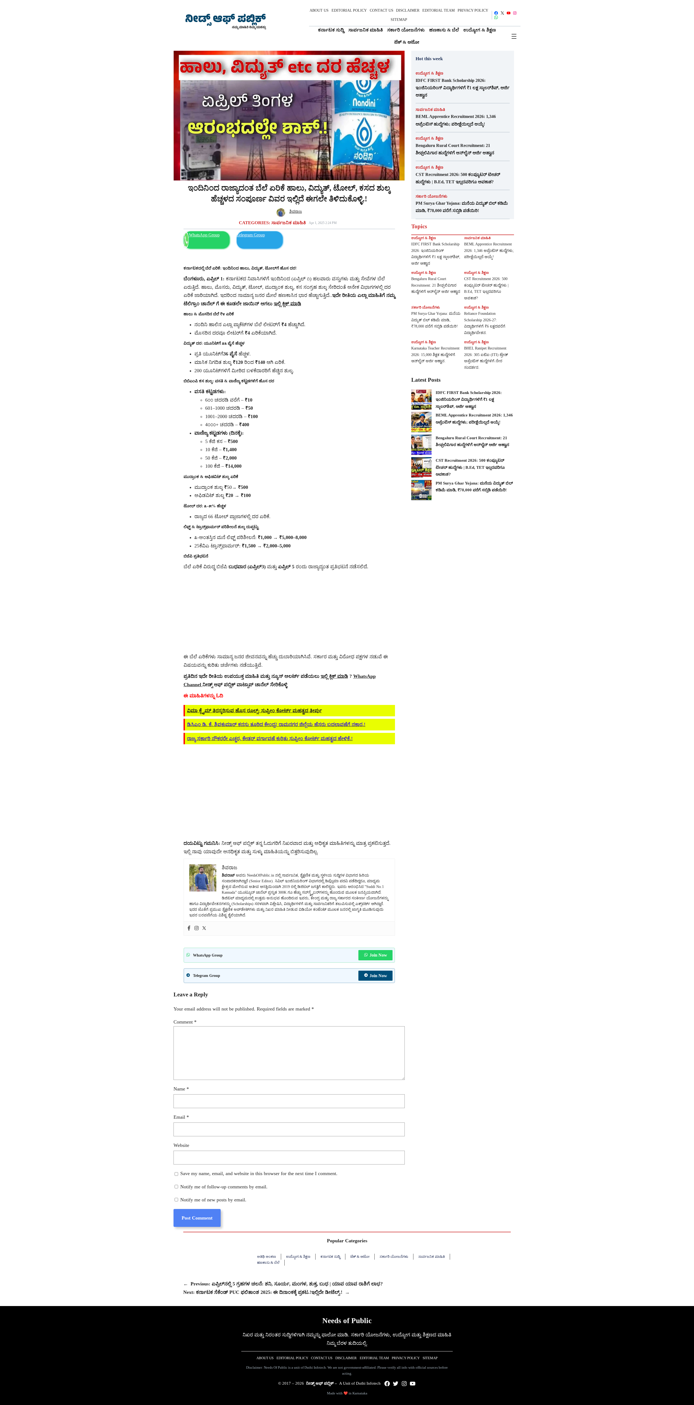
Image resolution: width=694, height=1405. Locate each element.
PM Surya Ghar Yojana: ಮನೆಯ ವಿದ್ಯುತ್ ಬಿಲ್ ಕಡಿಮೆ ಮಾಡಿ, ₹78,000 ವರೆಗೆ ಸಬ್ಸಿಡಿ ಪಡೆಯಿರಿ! (462, 207)
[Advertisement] (289, 612)
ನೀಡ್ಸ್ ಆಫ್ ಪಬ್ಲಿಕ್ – (321, 1383)
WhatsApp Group (204, 235)
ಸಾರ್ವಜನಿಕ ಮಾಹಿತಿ (288, 222)
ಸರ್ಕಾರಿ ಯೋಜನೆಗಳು (431, 196)
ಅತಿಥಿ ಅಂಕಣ (266, 1257)
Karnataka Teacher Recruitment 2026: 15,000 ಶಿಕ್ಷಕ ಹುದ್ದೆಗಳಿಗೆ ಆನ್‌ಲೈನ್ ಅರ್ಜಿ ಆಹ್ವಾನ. (435, 354)
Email (181, 1117)
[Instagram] (196, 928)
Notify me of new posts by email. (213, 1199)
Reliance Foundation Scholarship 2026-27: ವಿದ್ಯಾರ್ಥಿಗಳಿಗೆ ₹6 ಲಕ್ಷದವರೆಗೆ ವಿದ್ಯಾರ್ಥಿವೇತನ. (484, 323)
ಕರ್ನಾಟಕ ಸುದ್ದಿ (330, 1257)
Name (181, 1089)
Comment (185, 1022)
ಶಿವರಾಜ (295, 211)
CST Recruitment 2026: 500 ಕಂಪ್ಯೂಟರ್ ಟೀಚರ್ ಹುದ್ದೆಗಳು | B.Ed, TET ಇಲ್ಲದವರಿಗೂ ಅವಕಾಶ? (458, 178)
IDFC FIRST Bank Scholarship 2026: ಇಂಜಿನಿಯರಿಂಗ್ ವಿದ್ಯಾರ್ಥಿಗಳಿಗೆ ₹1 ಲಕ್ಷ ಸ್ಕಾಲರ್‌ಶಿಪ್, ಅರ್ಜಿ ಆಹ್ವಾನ (462, 87)
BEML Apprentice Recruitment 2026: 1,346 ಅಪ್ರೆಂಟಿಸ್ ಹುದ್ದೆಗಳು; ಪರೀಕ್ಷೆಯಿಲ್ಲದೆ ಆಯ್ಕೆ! (456, 120)
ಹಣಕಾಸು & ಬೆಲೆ (268, 1262)
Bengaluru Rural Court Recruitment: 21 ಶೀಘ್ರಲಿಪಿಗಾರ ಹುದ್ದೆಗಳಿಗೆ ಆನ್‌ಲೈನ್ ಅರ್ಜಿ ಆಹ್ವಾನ (455, 149)
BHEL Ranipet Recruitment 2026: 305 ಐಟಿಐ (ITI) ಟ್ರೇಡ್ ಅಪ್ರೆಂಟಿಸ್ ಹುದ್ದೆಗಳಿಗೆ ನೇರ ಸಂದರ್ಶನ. (486, 358)
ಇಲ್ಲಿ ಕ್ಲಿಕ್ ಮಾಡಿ (334, 676)
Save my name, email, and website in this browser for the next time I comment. (259, 1173)
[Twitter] (204, 928)
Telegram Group (251, 235)
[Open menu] (513, 36)
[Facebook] (189, 928)
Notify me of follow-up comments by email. (224, 1186)
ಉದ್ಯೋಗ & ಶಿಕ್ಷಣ (429, 73)
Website (181, 1145)
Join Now (378, 955)
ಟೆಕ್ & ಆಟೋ (360, 1257)
